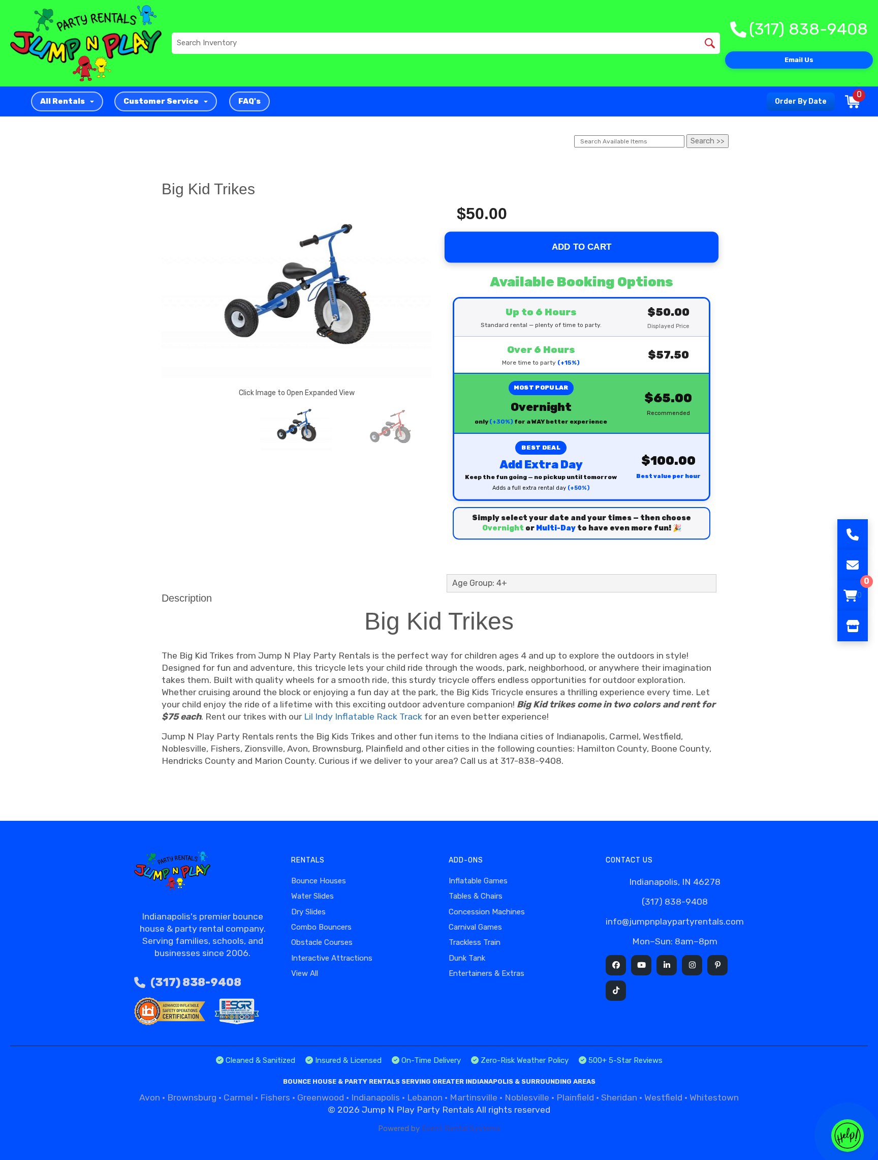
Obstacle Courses (322, 942)
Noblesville (527, 1097)
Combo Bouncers (321, 927)
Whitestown (714, 1097)
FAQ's (249, 101)
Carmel (238, 1097)
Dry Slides (308, 911)
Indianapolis (375, 1097)
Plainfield (575, 1097)
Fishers (275, 1097)
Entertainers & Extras (486, 973)
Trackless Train (474, 942)
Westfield (663, 1097)
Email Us (799, 60)
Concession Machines (487, 911)
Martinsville (473, 1097)
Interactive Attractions (331, 958)
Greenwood (320, 1097)
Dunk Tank (467, 958)
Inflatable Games (478, 880)
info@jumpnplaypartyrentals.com (675, 921)
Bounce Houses (318, 880)
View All (304, 973)
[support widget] (847, 1135)
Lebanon (425, 1097)
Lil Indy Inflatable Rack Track (363, 716)
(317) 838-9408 (195, 982)
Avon (149, 1097)
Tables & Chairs (476, 896)
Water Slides (312, 896)
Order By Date (801, 101)
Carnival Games (475, 927)
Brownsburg (191, 1097)
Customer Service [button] (161, 101)
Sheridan (619, 1097)
